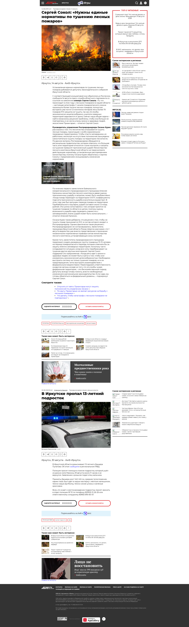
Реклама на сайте (71, 587)
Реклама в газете (86, 587)
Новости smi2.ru (49, 384)
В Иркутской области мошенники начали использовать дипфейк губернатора (62, 537)
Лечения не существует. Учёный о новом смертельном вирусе (133, 423)
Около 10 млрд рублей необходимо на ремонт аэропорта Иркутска (62, 340)
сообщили (74, 467)
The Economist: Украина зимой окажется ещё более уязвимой (131, 120)
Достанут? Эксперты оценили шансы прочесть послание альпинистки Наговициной (134, 402)
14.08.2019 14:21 (46, 9)
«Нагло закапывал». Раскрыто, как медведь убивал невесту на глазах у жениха (134, 417)
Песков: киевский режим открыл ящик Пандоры (132, 113)
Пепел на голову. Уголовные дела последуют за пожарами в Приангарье (62, 354)
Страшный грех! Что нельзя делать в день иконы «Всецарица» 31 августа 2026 (130, 16)
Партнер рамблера (74, 618)
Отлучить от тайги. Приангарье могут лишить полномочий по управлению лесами (77, 288)
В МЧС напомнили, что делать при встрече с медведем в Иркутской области (130, 51)
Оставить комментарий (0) (95, 306)
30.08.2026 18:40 (47, 390)
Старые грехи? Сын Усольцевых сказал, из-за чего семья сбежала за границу (134, 395)
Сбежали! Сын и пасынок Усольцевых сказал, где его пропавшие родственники (134, 431)
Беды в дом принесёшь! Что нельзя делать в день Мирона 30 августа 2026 (130, 25)
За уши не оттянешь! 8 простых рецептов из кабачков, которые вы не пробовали (134, 79)
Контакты (59, 587)
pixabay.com (51, 72)
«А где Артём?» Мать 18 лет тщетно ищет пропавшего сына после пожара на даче (134, 72)
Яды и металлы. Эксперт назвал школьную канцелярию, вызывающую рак (132, 65)
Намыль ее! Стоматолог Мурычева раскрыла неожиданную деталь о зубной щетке (133, 101)
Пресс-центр (117, 587)
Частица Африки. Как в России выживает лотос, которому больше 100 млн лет (134, 410)
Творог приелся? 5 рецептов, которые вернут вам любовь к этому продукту (130, 34)
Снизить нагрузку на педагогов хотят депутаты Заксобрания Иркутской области (96, 347)
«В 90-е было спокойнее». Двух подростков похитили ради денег (133, 93)
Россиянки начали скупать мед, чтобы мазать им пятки (132, 134)
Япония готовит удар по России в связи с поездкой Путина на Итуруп (133, 142)
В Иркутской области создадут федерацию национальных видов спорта (97, 340)
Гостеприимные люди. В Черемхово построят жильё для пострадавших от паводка (62, 347)
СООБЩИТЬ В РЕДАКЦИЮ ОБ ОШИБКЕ (68, 589)
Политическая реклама (102, 587)
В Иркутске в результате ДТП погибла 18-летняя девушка (130, 43)
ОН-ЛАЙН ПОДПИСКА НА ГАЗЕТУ (134, 587)
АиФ (58, 449)
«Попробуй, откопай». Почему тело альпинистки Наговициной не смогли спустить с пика (134, 86)
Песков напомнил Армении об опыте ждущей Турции (134, 127)
